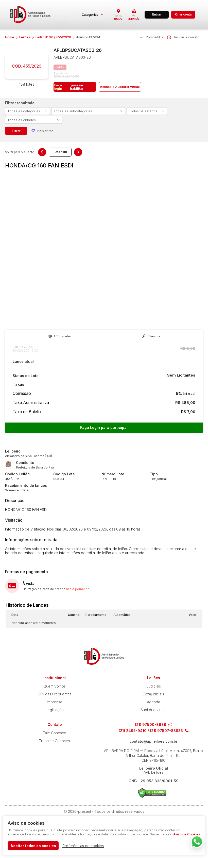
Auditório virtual (153, 710)
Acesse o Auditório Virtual (120, 87)
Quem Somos (54, 686)
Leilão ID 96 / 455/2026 (53, 37)
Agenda (153, 702)
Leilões (24, 37)
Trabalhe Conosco (54, 741)
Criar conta (183, 14)
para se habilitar (68, 86)
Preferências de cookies (83, 846)
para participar (104, 427)
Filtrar (16, 131)
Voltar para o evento (19, 152)
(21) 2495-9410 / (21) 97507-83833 (151, 730)
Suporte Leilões (152, 793)
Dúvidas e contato (186, 37)
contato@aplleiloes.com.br (153, 741)
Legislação (54, 710)
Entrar (156, 14)
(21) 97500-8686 (150, 725)
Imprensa (54, 702)
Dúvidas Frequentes (55, 694)
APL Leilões (30, 14)
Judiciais (153, 686)
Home (9, 37)
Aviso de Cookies (186, 834)
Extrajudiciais (153, 694)
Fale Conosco (54, 733)
